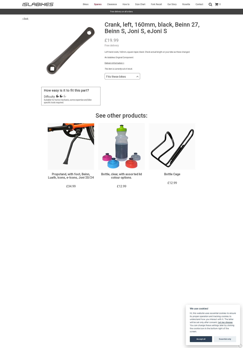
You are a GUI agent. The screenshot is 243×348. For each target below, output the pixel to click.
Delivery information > (114, 63)
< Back (25, 18)
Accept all (200, 339)
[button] (210, 4)
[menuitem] (85, 4)
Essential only (225, 339)
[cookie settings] (240, 345)
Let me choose (225, 322)
